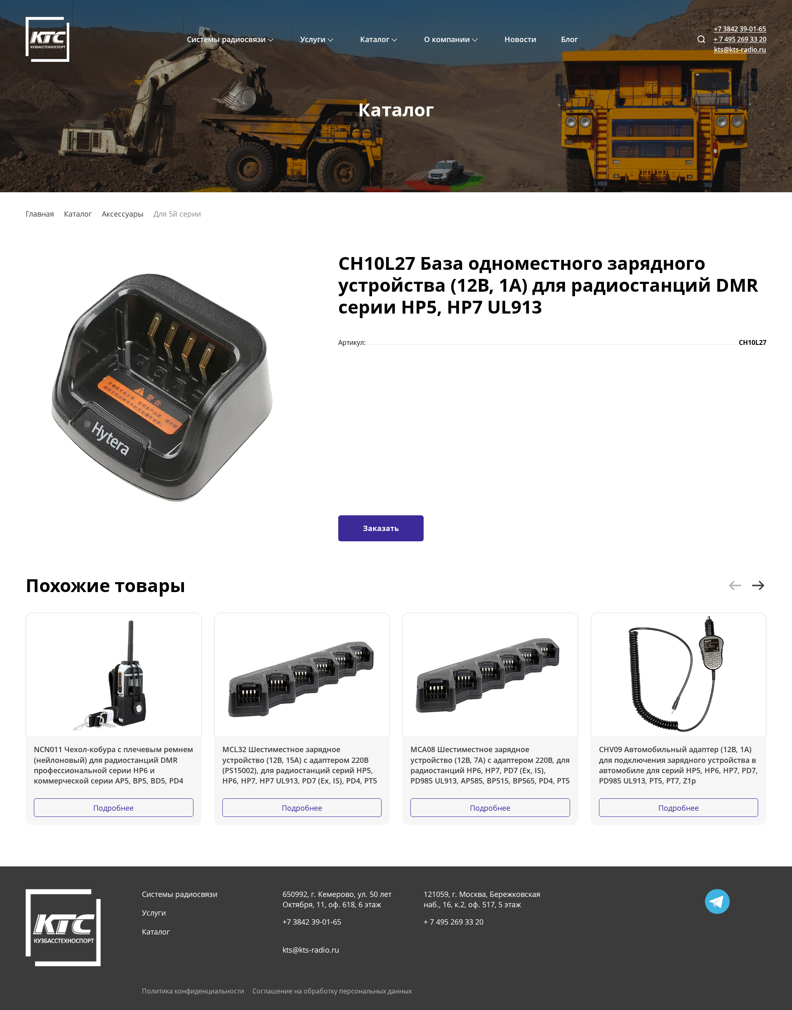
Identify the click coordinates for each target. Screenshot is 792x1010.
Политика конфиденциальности (193, 991)
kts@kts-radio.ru (311, 950)
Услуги (154, 913)
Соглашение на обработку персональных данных (332, 991)
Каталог (156, 932)
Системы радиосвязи (179, 894)
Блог (569, 39)
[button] (735, 585)
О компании (447, 39)
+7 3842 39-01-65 (312, 922)
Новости (520, 39)
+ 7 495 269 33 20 (453, 922)
